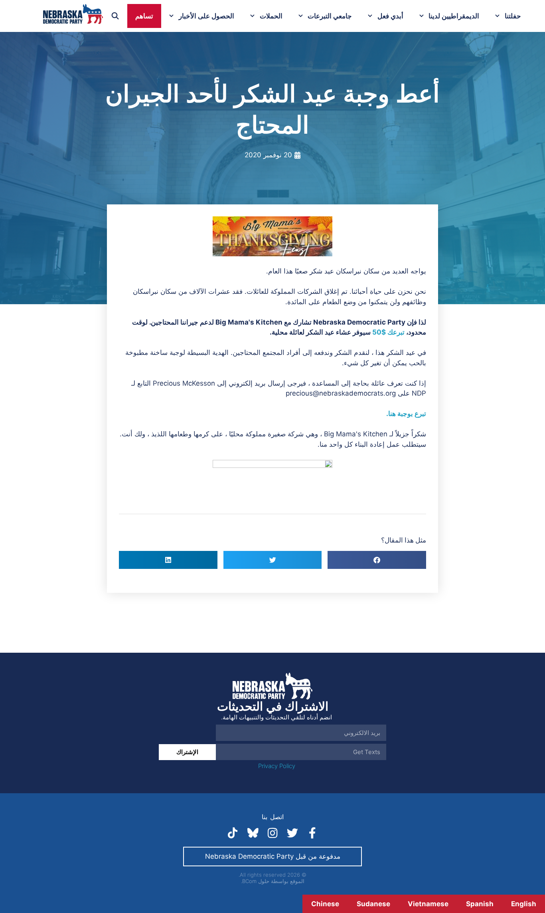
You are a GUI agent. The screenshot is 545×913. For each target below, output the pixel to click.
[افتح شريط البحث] (115, 16)
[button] (377, 560)
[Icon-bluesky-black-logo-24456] (252, 833)
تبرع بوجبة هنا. (406, 414)
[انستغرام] (272, 833)
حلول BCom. (255, 881)
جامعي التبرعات (330, 16)
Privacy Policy (276, 766)
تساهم (144, 16)
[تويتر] (292, 833)
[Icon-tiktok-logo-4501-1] (232, 833)
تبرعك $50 (389, 332)
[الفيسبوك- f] (312, 833)
